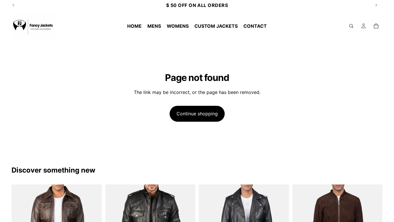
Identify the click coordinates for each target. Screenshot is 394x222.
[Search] (351, 26)
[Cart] (376, 26)
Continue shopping (197, 113)
